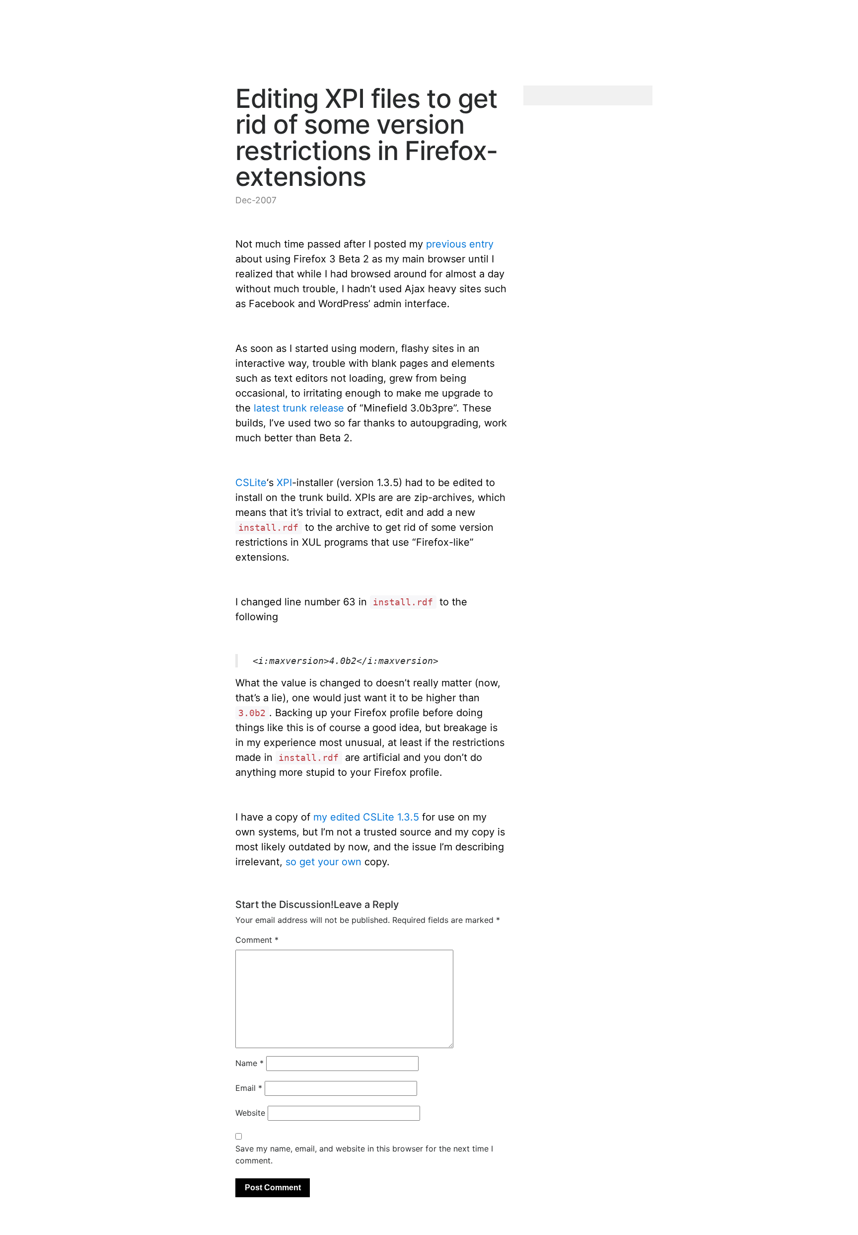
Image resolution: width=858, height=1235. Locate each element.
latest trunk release (299, 408)
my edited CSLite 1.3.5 (366, 817)
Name (249, 1063)
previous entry (460, 244)
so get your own (323, 862)
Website (250, 1113)
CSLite (251, 483)
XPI (284, 483)
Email (248, 1088)
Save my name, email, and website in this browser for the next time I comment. (364, 1154)
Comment (257, 940)
